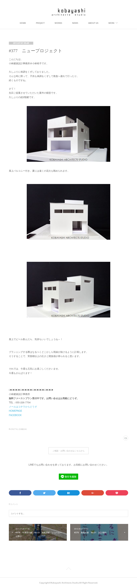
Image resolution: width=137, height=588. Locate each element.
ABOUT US (93, 23)
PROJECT (40, 23)
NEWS (75, 23)
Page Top (68, 569)
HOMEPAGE (15, 410)
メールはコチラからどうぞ (23, 406)
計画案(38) (23, 429)
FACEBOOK (15, 415)
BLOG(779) (13, 429)
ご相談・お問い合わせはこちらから (68, 450)
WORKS (58, 23)
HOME (23, 23)
